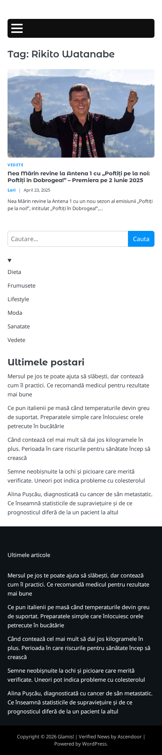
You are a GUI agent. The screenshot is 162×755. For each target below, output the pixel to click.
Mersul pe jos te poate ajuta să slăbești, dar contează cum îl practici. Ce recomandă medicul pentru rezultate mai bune (78, 385)
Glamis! (66, 736)
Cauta (141, 239)
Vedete (15, 165)
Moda (15, 312)
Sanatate (19, 326)
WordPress (94, 743)
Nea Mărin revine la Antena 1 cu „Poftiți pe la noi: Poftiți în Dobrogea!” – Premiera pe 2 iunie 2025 (79, 177)
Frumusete (21, 285)
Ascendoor (130, 736)
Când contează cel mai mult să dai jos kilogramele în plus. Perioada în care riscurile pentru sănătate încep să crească (79, 448)
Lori (11, 190)
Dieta (14, 271)
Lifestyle (18, 299)
